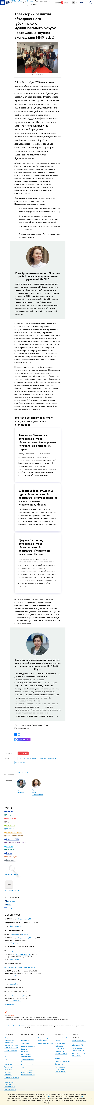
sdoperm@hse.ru (15, 959)
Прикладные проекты (45, 1043)
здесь (48, 1096)
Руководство (8, 1056)
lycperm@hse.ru (14, 984)
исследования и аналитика (36, 758)
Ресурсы (59, 1034)
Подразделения (9, 1059)
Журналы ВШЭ (60, 1043)
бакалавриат (15, 934)
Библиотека (59, 1064)
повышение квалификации (56, 951)
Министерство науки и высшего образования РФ (79, 1042)
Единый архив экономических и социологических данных (61, 1054)
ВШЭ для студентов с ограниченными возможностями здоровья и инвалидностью (11, 1082)
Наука (41, 1034)
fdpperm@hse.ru (15, 976)
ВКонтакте (11, 901)
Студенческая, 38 (18, 996)
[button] (16, 57)
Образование (27, 1034)
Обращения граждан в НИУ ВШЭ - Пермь (11, 1046)
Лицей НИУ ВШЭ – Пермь (13, 980)
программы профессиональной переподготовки (29, 951)
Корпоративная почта (62, 1061)
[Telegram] (19, 734)
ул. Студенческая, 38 (23, 919)
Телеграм (10, 908)
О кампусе (9, 1034)
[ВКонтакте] (15, 734)
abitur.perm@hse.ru (16, 943)
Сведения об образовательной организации (10, 1040)
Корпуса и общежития (8, 1073)
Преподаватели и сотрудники (10, 1063)
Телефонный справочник (8, 1068)
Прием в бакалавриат (28, 1046)
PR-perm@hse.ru (15, 1000)
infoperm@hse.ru (15, 926)
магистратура (20, 762)
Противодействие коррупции (10, 1052)
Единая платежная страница (10, 1091)
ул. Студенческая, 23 (23, 954)
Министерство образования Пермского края (60, 1069)
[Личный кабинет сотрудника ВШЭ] (86, 2)
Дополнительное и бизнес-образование (28, 1061)
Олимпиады (25, 1043)
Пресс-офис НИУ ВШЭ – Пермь (15, 992)
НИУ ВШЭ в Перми (25, 773)
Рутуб (9, 904)
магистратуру (26, 934)
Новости (22, 1026)
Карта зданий (9, 1004)
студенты (21, 758)
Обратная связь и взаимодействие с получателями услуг (28, 1072)
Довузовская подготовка (13, 963)
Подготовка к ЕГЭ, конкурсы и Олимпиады (19, 967)
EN (76, 2)
